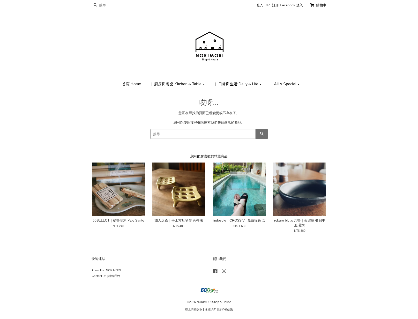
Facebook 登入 (291, 5)
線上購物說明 (193, 309)
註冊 (275, 5)
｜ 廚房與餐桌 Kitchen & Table (175, 84)
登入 (259, 5)
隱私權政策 (225, 309)
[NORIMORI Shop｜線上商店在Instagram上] (224, 272)
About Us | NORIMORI (106, 270)
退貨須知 (210, 309)
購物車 (321, 5)
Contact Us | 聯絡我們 (106, 276)
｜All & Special (283, 84)
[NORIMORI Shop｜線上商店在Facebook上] (215, 272)
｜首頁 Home (129, 84)
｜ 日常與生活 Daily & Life (236, 84)
